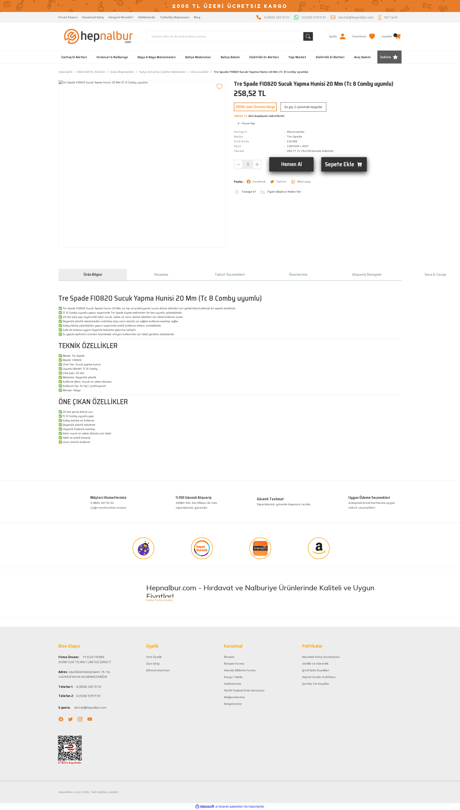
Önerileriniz (298, 274)
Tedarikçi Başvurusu (174, 17)
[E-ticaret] (229, 806)
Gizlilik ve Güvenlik (315, 663)
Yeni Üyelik (154, 657)
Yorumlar (161, 274)
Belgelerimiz (233, 704)
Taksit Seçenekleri (230, 274)
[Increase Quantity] (257, 164)
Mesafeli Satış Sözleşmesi (321, 657)
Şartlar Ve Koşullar (315, 683)
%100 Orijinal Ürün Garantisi (244, 690)
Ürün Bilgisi (93, 274)
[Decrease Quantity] (238, 164)
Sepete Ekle (339, 164)
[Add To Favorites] (219, 87)
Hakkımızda (146, 17)
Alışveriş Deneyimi (366, 274)
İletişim (229, 657)
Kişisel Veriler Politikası (319, 677)
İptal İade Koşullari (315, 670)
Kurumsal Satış (93, 17)
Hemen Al (291, 164)
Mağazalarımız (234, 697)
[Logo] (98, 36)
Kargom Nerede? (121, 17)
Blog (197, 17)
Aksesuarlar (296, 131)
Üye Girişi (153, 663)
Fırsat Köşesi (67, 17)
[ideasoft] (204, 806)
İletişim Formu (234, 663)
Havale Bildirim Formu (239, 670)
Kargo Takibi (233, 677)
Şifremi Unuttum (158, 670)
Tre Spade (294, 136)
